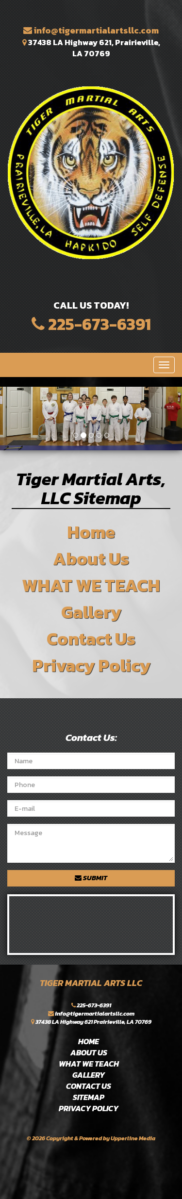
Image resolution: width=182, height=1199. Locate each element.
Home (91, 532)
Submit (94, 878)
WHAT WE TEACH (91, 585)
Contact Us (91, 638)
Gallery (91, 612)
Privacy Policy (91, 665)
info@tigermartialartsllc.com (95, 30)
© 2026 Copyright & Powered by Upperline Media (91, 1138)
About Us (91, 558)
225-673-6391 (98, 324)
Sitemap (88, 1097)
